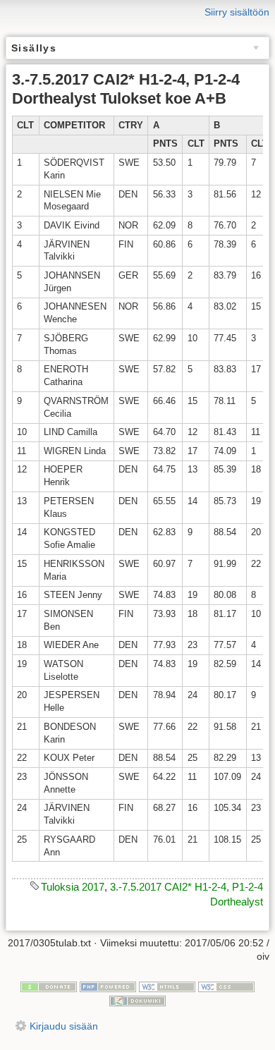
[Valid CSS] (226, 985)
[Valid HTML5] (167, 985)
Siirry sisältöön (236, 12)
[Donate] (48, 985)
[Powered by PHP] (108, 985)
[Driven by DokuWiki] (137, 1000)
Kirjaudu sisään (64, 1026)
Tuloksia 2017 (72, 887)
